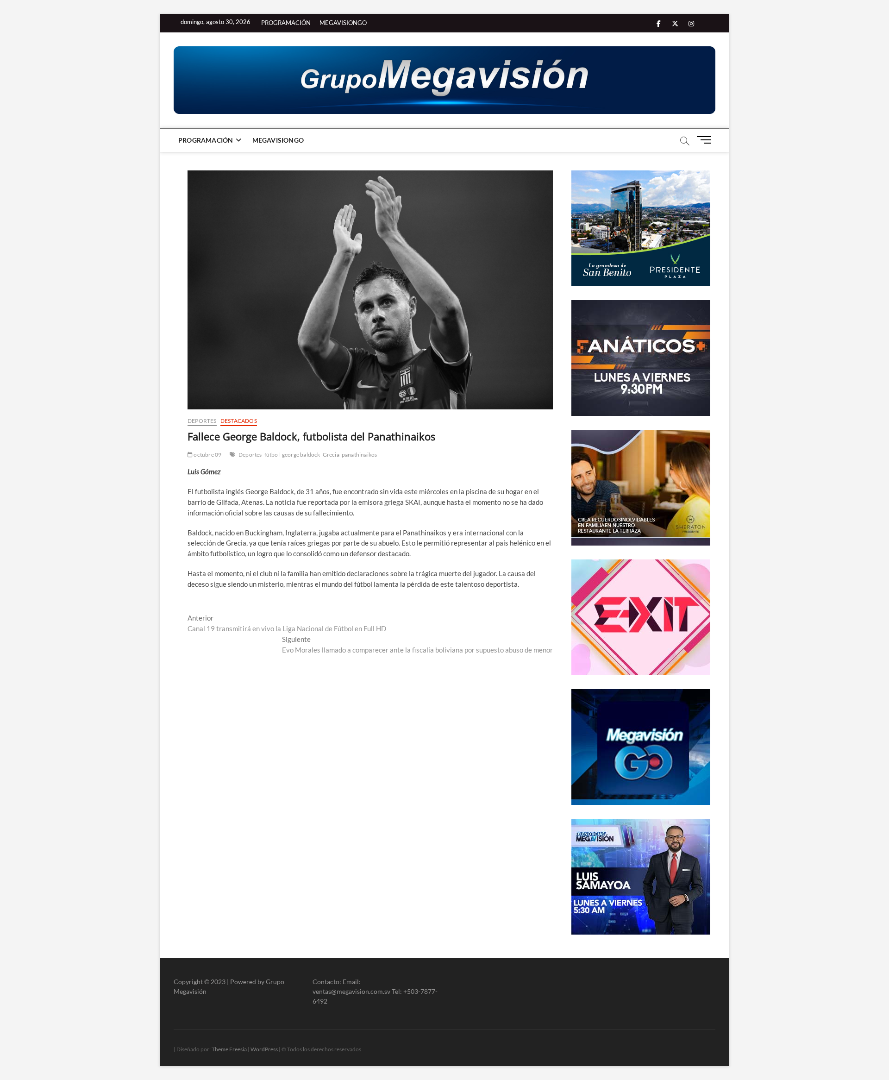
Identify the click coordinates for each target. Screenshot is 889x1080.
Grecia (331, 454)
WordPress (264, 1049)
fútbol (272, 454)
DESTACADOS (238, 420)
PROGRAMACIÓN (286, 22)
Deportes (250, 454)
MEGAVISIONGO (343, 22)
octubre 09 (207, 454)
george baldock (301, 454)
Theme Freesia (229, 1049)
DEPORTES (202, 420)
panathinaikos (359, 454)
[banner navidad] (444, 80)
